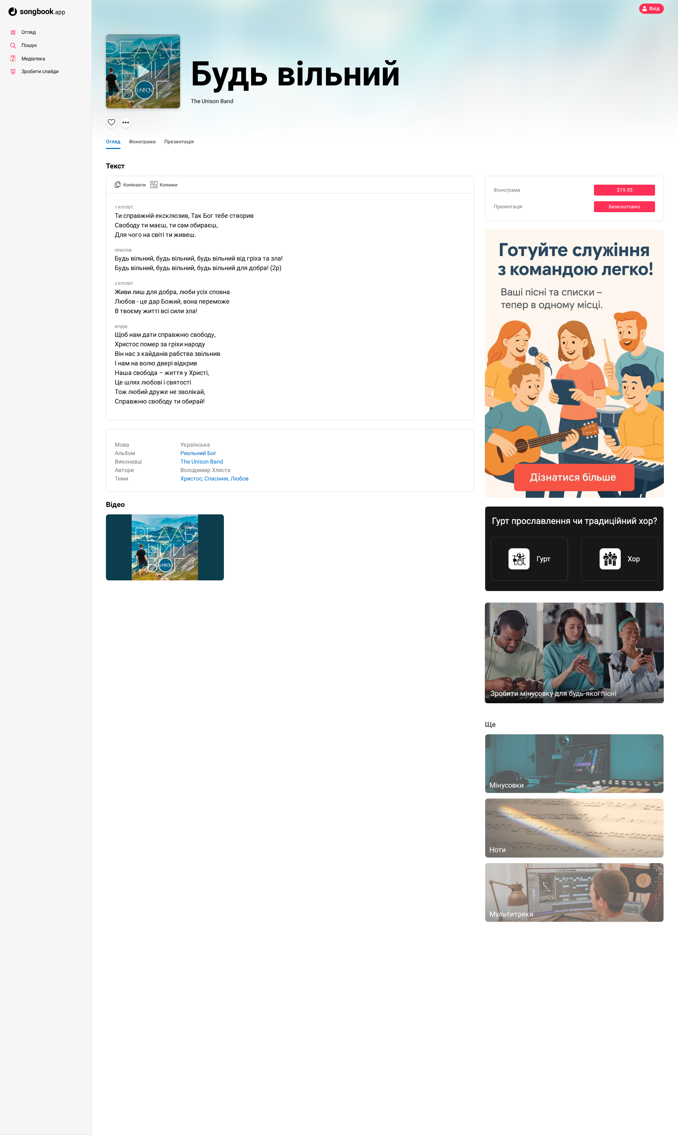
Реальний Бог (198, 453)
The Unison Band (212, 101)
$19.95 (624, 190)
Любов (240, 478)
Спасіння (216, 478)
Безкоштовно (624, 206)
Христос (191, 478)
